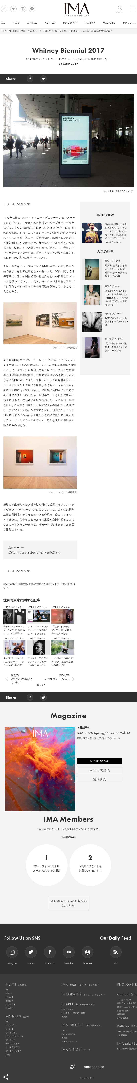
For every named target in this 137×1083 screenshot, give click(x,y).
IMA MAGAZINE (68, 1034)
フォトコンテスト (69, 1041)
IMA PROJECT (81, 1025)
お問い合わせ (123, 1018)
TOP (4, 30)
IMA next (80, 984)
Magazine (69, 715)
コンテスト (11, 1004)
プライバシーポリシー (127, 1031)
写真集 (64, 1017)
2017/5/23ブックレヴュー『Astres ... (57, 677)
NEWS (16, 984)
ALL (7, 990)
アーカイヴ (11, 1040)
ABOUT (64, 1030)
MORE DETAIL (99, 761)
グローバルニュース (31, 30)
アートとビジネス (13, 1051)
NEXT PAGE (23, 204)
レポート (10, 1029)
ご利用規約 (122, 1035)
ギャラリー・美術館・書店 (73, 1013)
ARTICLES (13, 30)
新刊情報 (10, 1001)
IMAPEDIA (78, 1004)
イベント (10, 997)
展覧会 (9, 993)
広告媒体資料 (123, 1010)
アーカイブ (44, 607)
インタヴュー (22, 607)
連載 (8, 1054)
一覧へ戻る (40, 685)
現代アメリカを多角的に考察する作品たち (34, 552)
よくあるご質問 (124, 999)
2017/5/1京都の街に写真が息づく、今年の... (22, 679)
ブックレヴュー (13, 1033)
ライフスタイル (13, 1043)
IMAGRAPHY (83, 994)
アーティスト (67, 1009)
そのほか (10, 1008)
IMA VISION (76, 1049)
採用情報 (121, 1014)
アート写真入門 (13, 1047)
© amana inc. (87, 1077)
